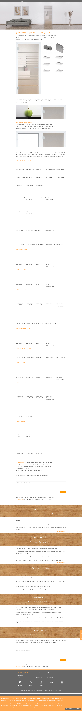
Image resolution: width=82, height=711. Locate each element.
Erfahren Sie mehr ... (61, 531)
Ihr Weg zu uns (50, 677)
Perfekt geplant (50, 675)
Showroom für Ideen (38, 674)
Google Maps (41, 685)
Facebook (20, 685)
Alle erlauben (77, 708)
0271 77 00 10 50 (19, 499)
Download (51, 685)
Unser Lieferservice (38, 675)
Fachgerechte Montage (38, 677)
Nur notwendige (69, 708)
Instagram (30, 685)
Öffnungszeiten (50, 672)
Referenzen (50, 674)
